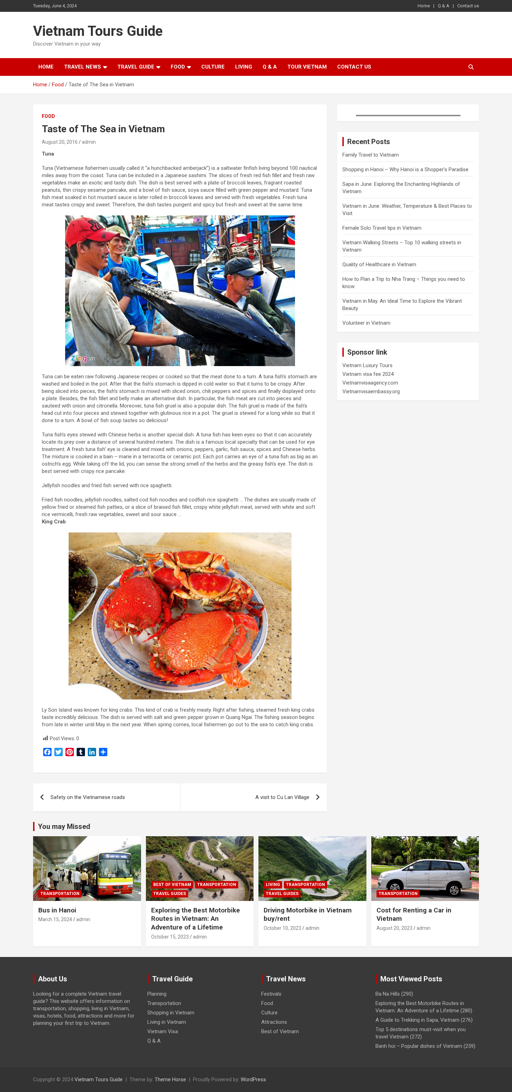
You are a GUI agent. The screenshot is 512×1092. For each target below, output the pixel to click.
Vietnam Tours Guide (98, 31)
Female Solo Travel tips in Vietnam (381, 228)
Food (178, 67)
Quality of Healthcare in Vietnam (379, 264)
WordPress (253, 1079)
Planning (156, 994)
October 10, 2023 (282, 928)
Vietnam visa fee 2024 (368, 374)
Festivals (271, 994)
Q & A (443, 5)
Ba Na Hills (387, 994)
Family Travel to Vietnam (370, 155)
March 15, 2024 (55, 919)
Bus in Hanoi (57, 910)
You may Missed (64, 826)
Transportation (59, 893)
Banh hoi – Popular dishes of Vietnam (418, 1046)
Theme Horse (170, 1079)
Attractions (274, 1022)
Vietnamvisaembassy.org (371, 391)
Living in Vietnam (166, 1022)
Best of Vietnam (172, 884)
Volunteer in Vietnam (366, 323)
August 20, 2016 (60, 142)
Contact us (468, 5)
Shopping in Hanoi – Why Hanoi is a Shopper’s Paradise (405, 169)
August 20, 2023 (394, 928)
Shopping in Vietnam (170, 1013)
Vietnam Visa (162, 1031)
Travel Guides (169, 893)
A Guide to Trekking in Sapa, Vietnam (417, 1020)
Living (243, 67)
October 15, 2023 (170, 937)
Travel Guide (135, 67)
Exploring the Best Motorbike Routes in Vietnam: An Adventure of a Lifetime (195, 918)
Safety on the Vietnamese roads (88, 797)
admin (89, 142)
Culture (213, 67)
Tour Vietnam (307, 67)
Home (424, 5)
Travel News (82, 67)
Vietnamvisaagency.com (370, 383)
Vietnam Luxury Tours (367, 365)
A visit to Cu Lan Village (282, 797)
